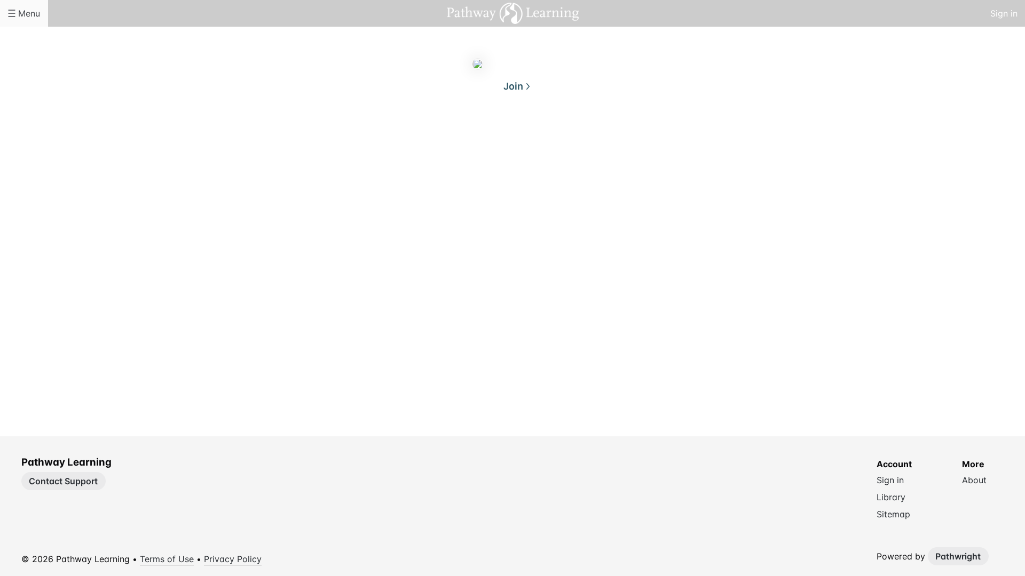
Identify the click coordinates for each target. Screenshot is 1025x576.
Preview (555, 137)
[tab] (470, 138)
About (470, 137)
